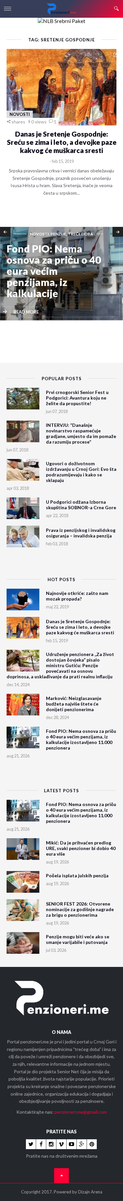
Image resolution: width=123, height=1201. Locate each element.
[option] (61, 274)
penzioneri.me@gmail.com (80, 1112)
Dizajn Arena (90, 1191)
